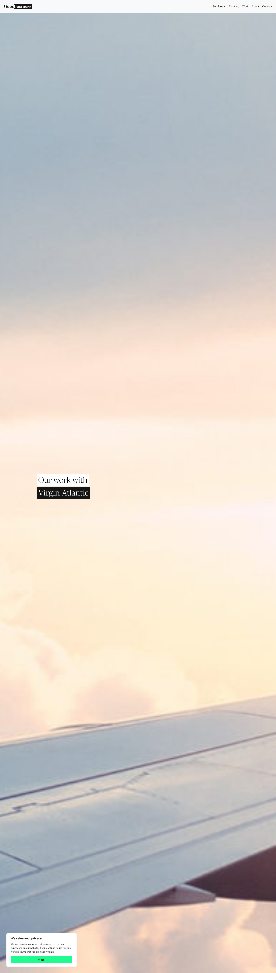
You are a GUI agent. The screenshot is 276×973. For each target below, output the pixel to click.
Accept (41, 959)
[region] (41, 950)
